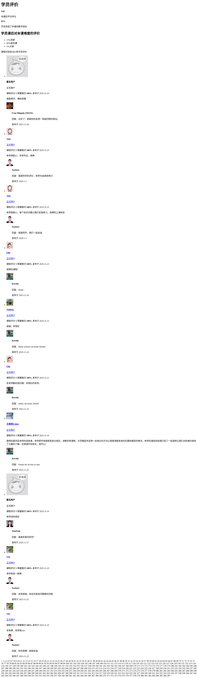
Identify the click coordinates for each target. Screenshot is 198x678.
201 (56, 668)
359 (63, 675)
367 (93, 675)
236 (188, 668)
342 (195, 673)
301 (41, 673)
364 (82, 675)
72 (185, 661)
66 (169, 661)
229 (161, 668)
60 (153, 661)
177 (161, 666)
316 (97, 673)
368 (97, 675)
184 (188, 666)
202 (59, 668)
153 (71, 666)
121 (145, 663)
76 (2, 663)
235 (184, 668)
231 (169, 668)
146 (44, 666)
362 (75, 675)
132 (187, 663)
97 (59, 663)
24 (56, 661)
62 (158, 661)
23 (53, 661)
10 (18, 661)
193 (25, 668)
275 (139, 671)
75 (193, 661)
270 (120, 671)
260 (82, 671)
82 (18, 663)
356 (52, 675)
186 (195, 666)
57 (145, 661)
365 (86, 675)
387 (169, 675)
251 (48, 671)
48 (121, 661)
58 (148, 661)
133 (190, 663)
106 (90, 663)
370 (105, 675)
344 (7, 675)
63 (161, 661)
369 (101, 675)
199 (48, 668)
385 (161, 675)
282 (165, 671)
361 (71, 675)
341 (191, 673)
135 (3, 666)
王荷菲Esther (12, 424)
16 (34, 661)
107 (94, 663)
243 (18, 671)
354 (44, 675)
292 (7, 673)
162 (105, 666)
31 (75, 661)
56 (142, 661)
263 (93, 671)
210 (90, 668)
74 (191, 661)
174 (150, 666)
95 (53, 663)
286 (180, 671)
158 (90, 666)
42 (104, 661)
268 (112, 671)
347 (18, 675)
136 (7, 666)
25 (59, 661)
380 (142, 675)
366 (90, 675)
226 (150, 668)
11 (21, 661)
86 (29, 663)
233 (176, 668)
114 (119, 663)
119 (138, 663)
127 (168, 663)
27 (64, 661)
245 (25, 671)
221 (131, 668)
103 (79, 663)
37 (91, 661)
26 (61, 661)
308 (67, 673)
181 (176, 666)
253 (56, 671)
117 (130, 663)
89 (37, 663)
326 (135, 673)
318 (105, 673)
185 (191, 666)
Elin (8, 252)
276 (142, 671)
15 (32, 661)
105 (86, 663)
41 (102, 661)
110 (105, 663)
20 (45, 661)
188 (7, 668)
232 (172, 668)
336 (172, 673)
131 (183, 663)
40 (99, 661)
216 (112, 668)
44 (110, 661)
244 (22, 671)
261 (86, 671)
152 (67, 666)
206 (75, 668)
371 (108, 675)
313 (86, 673)
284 (173, 671)
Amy (8, 139)
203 (63, 668)
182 (180, 666)
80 (13, 663)
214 (105, 668)
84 (24, 663)
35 (86, 661)
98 (61, 663)
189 (10, 668)
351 (33, 675)
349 (25, 675)
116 (127, 663)
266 (105, 671)
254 (59, 671)
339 (184, 673)
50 (126, 661)
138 (14, 666)
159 (93, 666)
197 (41, 668)
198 (44, 668)
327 (138, 673)
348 (22, 675)
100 (68, 663)
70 (180, 661)
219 (123, 668)
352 (37, 675)
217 (116, 668)
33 (80, 661)
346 (14, 675)
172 (142, 666)
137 (10, 666)
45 (113, 661)
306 (59, 673)
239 (3, 671)
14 (29, 661)
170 (135, 666)
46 (115, 661)
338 (180, 673)
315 (93, 673)
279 (154, 671)
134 (194, 663)
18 (40, 661)
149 (56, 666)
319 (108, 673)
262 (90, 671)
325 (131, 673)
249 (41, 671)
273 (131, 671)
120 (141, 663)
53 (134, 661)
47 (118, 661)
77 (5, 663)
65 (166, 661)
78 (7, 663)
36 (88, 661)
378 (135, 675)
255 (63, 671)
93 (48, 663)
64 (164, 661)
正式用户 (10, 145)
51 (129, 661)
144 (37, 666)
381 (146, 675)
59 (150, 661)
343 (3, 675)
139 (18, 666)
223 (138, 668)
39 (96, 661)
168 (127, 666)
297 (25, 673)
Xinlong (10, 309)
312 (82, 673)
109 (101, 663)
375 (124, 675)
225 (146, 668)
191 (18, 668)
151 (63, 666)
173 (146, 666)
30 (72, 661)
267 (108, 671)
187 (3, 668)
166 (120, 666)
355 (48, 675)
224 (142, 668)
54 (137, 661)
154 (75, 666)
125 (160, 663)
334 (165, 673)
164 (112, 666)
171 (139, 666)
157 (86, 666)
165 (116, 666)
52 (131, 661)
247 (33, 671)
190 (14, 668)
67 (172, 661)
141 (25, 666)
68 (174, 661)
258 (75, 671)
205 (71, 668)
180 (173, 666)
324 (127, 673)
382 (150, 675)
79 (10, 663)
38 (94, 661)
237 (191, 668)
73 (188, 661)
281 (161, 671)
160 (97, 666)
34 (83, 661)
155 (78, 666)
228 (157, 668)
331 (154, 673)
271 (124, 671)
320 (112, 673)
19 (42, 661)
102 (75, 663)
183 (184, 666)
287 (184, 671)
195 (33, 668)
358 (59, 675)
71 (183, 661)
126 (164, 663)
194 (29, 668)
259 (78, 671)
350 (29, 675)
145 (41, 666)
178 (165, 666)
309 (71, 673)
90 (40, 663)
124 (157, 663)
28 (67, 661)
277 (146, 671)
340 (188, 673)
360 (67, 675)
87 (32, 663)
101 (71, 663)
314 (89, 673)
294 (14, 673)
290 (195, 671)
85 (26, 663)
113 (116, 663)
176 (157, 666)
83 (21, 663)
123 (153, 663)
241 (10, 671)
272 (127, 671)
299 (33, 673)
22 (51, 661)
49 (123, 661)
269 (116, 671)
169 (131, 666)
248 (37, 671)
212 (97, 668)
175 (154, 666)
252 (52, 671)
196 (37, 668)
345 (10, 675)
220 (127, 668)
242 (14, 671)
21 (48, 661)
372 (112, 675)
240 (7, 671)
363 (78, 675)
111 (109, 663)
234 (180, 668)
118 (134, 663)
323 (123, 673)
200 (52, 668)
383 (154, 675)
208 (82, 668)
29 (69, 661)
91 (42, 663)
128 (172, 663)
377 (131, 675)
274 (135, 671)
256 (67, 671)
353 (41, 675)
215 (108, 668)
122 (149, 663)
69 (177, 661)
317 (101, 673)
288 (188, 671)
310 (75, 673)
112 (112, 663)
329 (146, 673)
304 (52, 673)
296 (22, 673)
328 (142, 673)
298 (29, 673)
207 (78, 668)
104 (83, 663)
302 (44, 673)
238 (195, 668)
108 (98, 663)
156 (82, 666)
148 (52, 666)
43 (107, 661)
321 (116, 673)
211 (93, 668)
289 (191, 671)
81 (16, 663)
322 (120, 673)
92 (45, 663)
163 (108, 666)
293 (10, 673)
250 (44, 671)
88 (34, 663)
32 (78, 661)
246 (29, 671)
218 (120, 668)
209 (86, 668)
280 (157, 671)
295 (18, 673)
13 (26, 661)
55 (139, 661)
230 (165, 668)
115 (123, 663)
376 (127, 675)
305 (56, 673)
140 (22, 666)
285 (176, 671)
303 (48, 673)
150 (59, 666)
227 (154, 668)
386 (165, 675)
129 (175, 663)
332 (157, 673)
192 (22, 668)
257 (71, 671)
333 (161, 673)
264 (97, 671)
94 (51, 663)
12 (24, 661)
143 (33, 666)
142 (29, 666)
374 (120, 675)
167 (124, 666)
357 (56, 675)
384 (157, 675)
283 (169, 671)
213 (101, 668)
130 (179, 663)
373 (116, 675)
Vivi (8, 557)
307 (63, 673)
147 (48, 666)
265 (101, 671)
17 (37, 661)
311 (78, 673)
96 (56, 663)
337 (176, 673)
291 (3, 673)
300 (37, 673)
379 (139, 675)
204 (67, 668)
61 (156, 661)
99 (64, 663)
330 (150, 673)
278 (150, 671)
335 (169, 673)
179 (169, 666)
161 (101, 666)
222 (135, 668)
